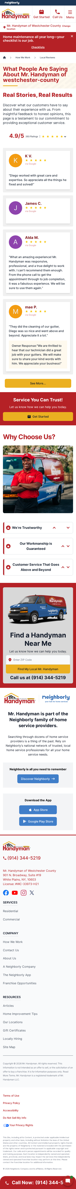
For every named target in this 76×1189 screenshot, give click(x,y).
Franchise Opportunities (19, 983)
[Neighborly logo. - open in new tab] (12, 2)
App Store (41, 810)
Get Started (41, 17)
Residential (10, 911)
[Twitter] (32, 893)
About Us (9, 958)
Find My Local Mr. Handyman (38, 669)
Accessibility (10, 1110)
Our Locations (13, 1022)
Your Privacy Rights (21, 1125)
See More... (38, 383)
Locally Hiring (12, 1039)
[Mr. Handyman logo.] (20, 698)
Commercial (11, 919)
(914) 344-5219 (48, 677)
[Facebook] (6, 893)
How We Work (13, 942)
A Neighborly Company (19, 966)
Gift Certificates (14, 1030)
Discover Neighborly (35, 779)
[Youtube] (15, 893)
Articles (8, 1005)
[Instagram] (24, 893)
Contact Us (11, 950)
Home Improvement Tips (20, 1014)
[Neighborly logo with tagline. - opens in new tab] (57, 698)
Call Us (58, 17)
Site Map (9, 1047)
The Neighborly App (17, 975)
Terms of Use (11, 1095)
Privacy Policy (11, 1103)
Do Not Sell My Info (14, 1117)
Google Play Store (40, 821)
